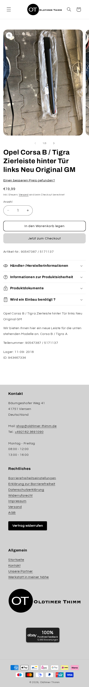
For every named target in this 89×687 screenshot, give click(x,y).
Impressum (17, 501)
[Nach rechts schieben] (53, 143)
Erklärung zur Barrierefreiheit (31, 484)
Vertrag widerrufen (27, 525)
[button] (8, 9)
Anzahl (8, 201)
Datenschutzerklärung (26, 489)
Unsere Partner (20, 571)
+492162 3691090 (29, 431)
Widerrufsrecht (20, 495)
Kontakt (14, 565)
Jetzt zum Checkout (44, 238)
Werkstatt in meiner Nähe (28, 577)
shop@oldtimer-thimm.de (36, 426)
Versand (24, 195)
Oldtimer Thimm (50, 682)
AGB (12, 512)
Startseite (16, 559)
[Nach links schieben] (35, 143)
